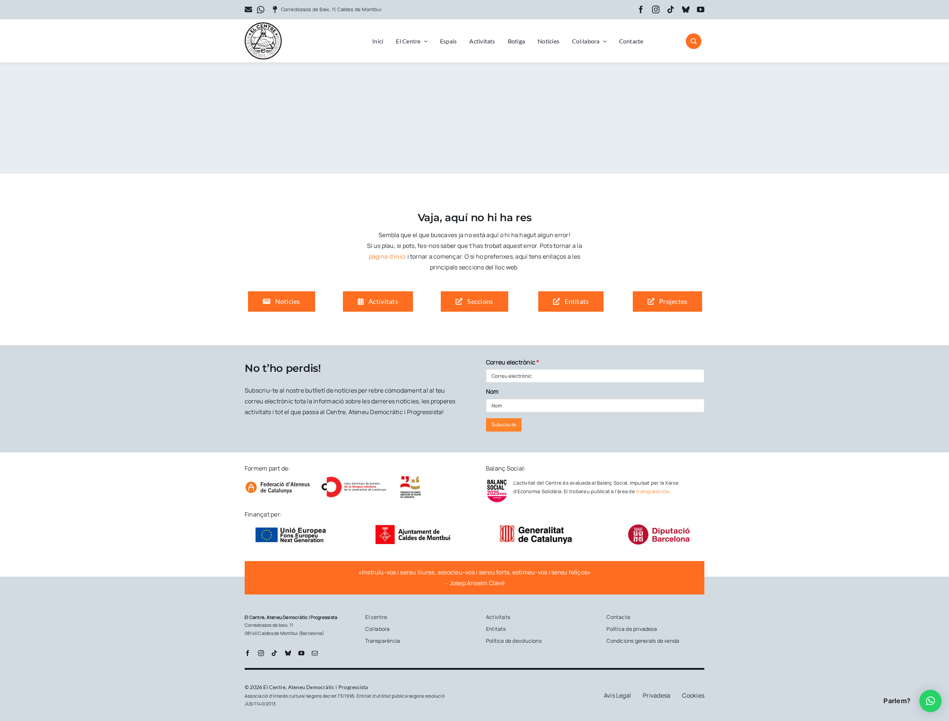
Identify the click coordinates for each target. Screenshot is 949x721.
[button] (930, 701)
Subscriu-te (504, 424)
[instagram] (655, 9)
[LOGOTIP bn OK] (263, 25)
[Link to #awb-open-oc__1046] (693, 41)
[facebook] (641, 9)
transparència (652, 491)
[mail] (315, 653)
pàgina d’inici (387, 256)
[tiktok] (670, 9)
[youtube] (700, 9)
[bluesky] (686, 9)
